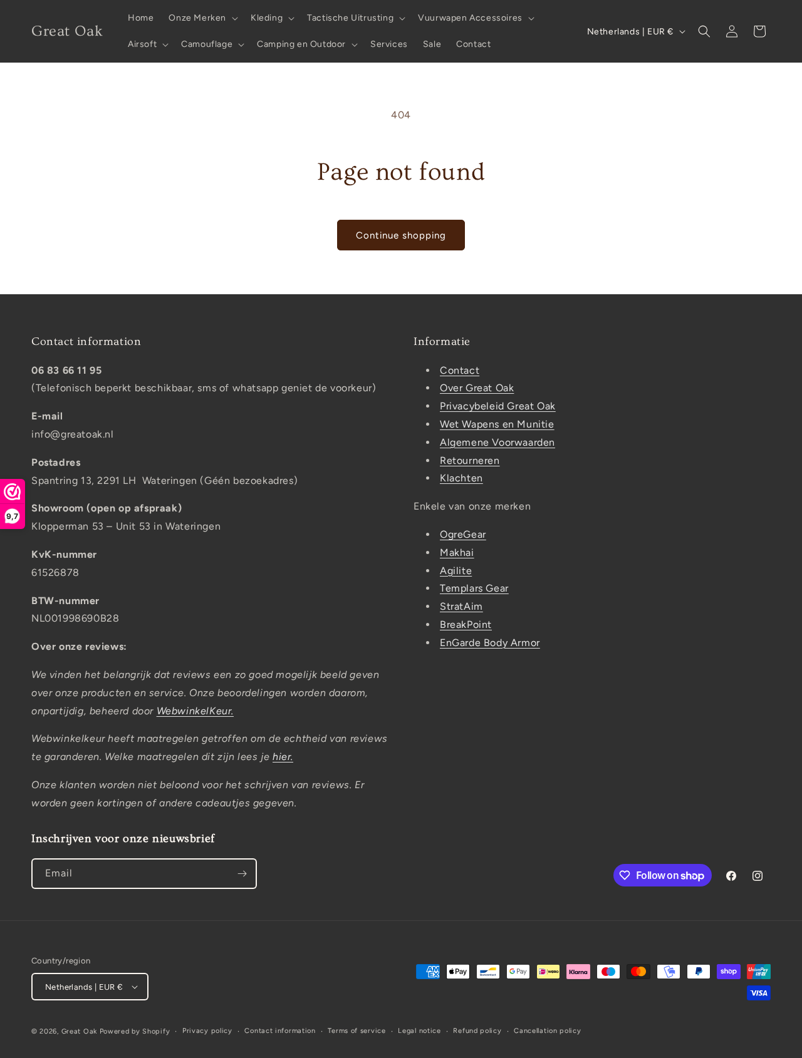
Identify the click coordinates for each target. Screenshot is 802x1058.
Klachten (461, 478)
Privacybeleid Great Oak (498, 406)
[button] (202, 18)
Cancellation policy (547, 1031)
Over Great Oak (477, 388)
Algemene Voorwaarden (497, 442)
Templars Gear (474, 588)
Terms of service (356, 1031)
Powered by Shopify (135, 1031)
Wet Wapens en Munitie (497, 424)
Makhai (457, 552)
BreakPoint (466, 624)
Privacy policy (207, 1031)
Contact (459, 370)
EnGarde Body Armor (490, 643)
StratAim (461, 606)
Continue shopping (401, 235)
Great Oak (79, 1031)
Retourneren (470, 460)
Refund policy (477, 1031)
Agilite (456, 571)
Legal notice (419, 1031)
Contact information (279, 1031)
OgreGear (463, 534)
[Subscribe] (242, 873)
